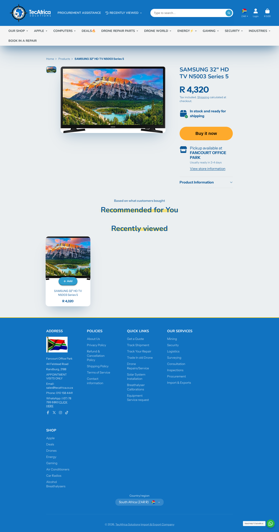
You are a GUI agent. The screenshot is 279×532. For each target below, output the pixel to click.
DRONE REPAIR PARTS (118, 31)
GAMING (209, 31)
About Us (93, 339)
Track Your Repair (139, 351)
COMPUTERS (63, 31)
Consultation (176, 364)
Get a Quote (135, 339)
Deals (50, 444)
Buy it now (206, 133)
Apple (50, 438)
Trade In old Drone (140, 357)
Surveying (174, 357)
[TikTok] (66, 412)
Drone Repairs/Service (138, 366)
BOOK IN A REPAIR (22, 41)
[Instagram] (60, 412)
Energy (51, 457)
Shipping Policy (98, 366)
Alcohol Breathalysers (55, 484)
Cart (267, 13)
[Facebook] (48, 412)
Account (256, 13)
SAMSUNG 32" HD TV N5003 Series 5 (68, 271)
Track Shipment (138, 345)
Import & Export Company (157, 524)
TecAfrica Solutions (127, 524)
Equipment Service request (138, 398)
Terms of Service (98, 372)
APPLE (39, 31)
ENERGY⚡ (185, 31)
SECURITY (232, 31)
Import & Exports (179, 382)
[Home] (30, 13)
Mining (172, 339)
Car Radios (53, 475)
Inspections (175, 370)
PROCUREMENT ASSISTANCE (79, 13)
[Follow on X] (54, 412)
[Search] (229, 13)
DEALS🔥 (89, 31)
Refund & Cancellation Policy (96, 356)
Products (64, 59)
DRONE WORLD (156, 31)
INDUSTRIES (258, 31)
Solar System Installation (136, 377)
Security (173, 345)
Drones (51, 450)
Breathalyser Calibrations (136, 387)
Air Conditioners (57, 469)
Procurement (176, 376)
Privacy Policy (96, 345)
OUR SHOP (16, 31)
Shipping (203, 97)
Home (50, 59)
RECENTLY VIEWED (124, 13)
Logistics (173, 351)
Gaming (51, 463)
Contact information (95, 381)
